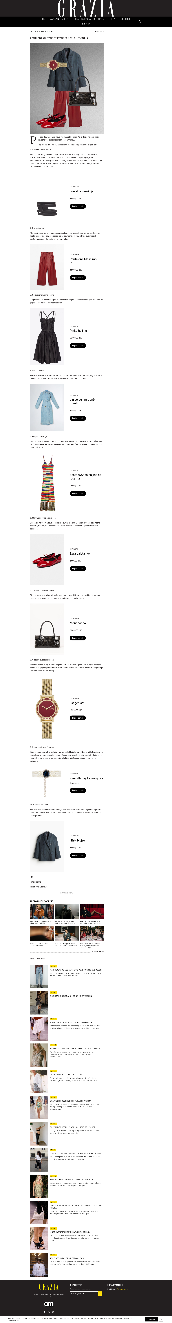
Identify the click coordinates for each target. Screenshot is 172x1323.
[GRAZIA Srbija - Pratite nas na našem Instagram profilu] (53, 1312)
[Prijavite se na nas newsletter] (100, 1293)
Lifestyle (112, 19)
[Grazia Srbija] (86, 8)
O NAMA (86, 24)
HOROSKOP (125, 19)
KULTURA (86, 19)
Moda (65, 19)
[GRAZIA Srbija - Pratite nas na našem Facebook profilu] (45, 1312)
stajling (64, 893)
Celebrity (98, 19)
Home (44, 19)
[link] (47, 197)
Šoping (50, 31)
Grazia (33, 31)
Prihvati (151, 1319)
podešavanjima (14, 1320)
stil (71, 893)
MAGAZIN (54, 19)
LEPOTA (75, 19)
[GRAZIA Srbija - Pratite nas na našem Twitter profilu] (49, 1312)
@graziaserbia (122, 1289)
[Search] (140, 22)
